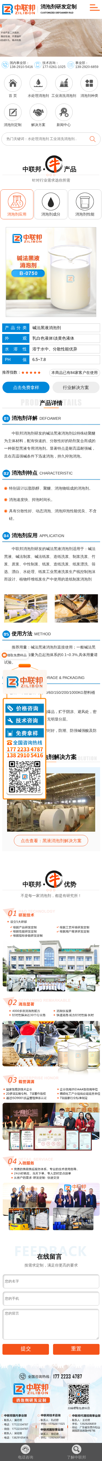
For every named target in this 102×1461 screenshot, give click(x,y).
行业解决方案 (76, 387)
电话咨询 (25, 1457)
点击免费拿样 (26, 387)
